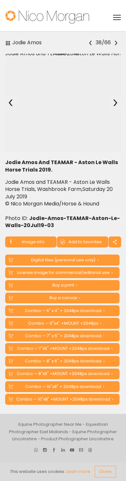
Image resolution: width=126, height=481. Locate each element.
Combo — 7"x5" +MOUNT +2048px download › (65, 348)
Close (105, 471)
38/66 (102, 42)
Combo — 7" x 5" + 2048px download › (65, 336)
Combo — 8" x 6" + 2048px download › (65, 361)
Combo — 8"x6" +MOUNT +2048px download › (65, 373)
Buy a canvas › (64, 297)
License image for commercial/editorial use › (65, 272)
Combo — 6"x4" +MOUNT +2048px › (64, 323)
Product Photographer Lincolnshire (77, 439)
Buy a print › (64, 285)
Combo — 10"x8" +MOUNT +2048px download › (64, 399)
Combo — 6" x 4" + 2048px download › (65, 310)
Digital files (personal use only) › (65, 260)
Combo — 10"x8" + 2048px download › (64, 386)
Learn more (78, 471)
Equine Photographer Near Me (50, 424)
